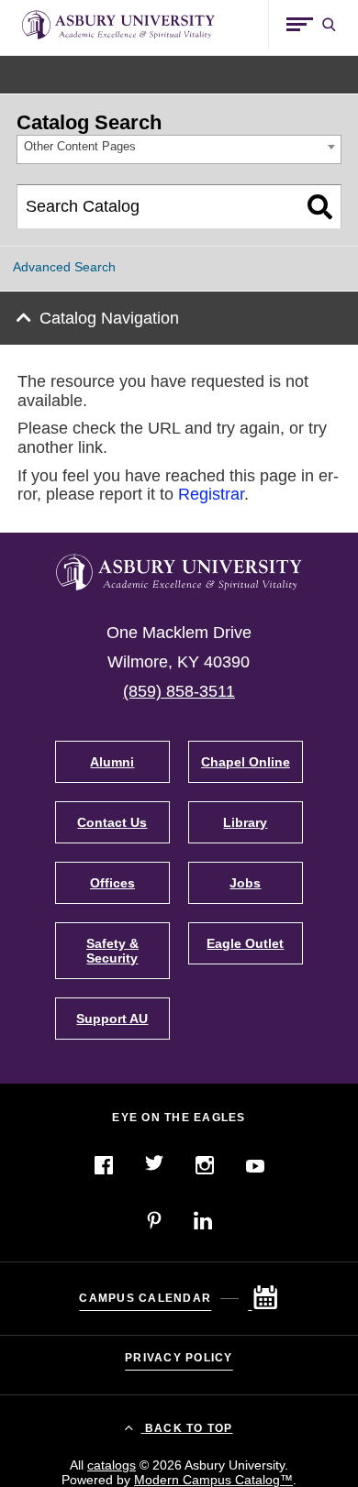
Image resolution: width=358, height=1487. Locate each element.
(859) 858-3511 (179, 691)
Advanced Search (64, 266)
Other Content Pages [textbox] (80, 146)
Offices (112, 883)
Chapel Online (245, 762)
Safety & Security (112, 950)
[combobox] (179, 150)
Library (245, 822)
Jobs (245, 883)
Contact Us (112, 822)
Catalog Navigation (109, 318)
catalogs (111, 1465)
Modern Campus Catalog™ (213, 1479)
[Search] (319, 207)
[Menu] (299, 24)
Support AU (112, 1018)
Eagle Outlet (245, 943)
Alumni (112, 762)
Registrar (211, 494)
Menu (299, 24)
